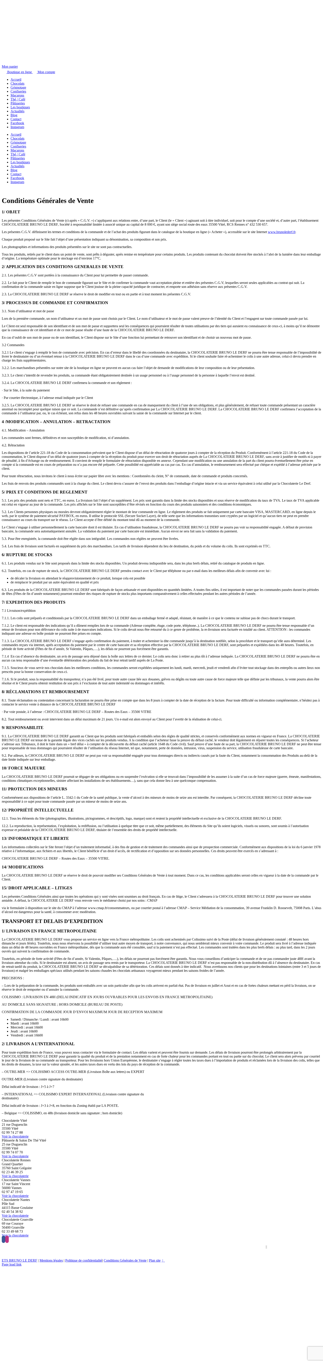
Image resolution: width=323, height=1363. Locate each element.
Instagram (254, 1247)
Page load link (12, 1264)
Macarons (131, 1247)
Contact (224, 1247)
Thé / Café (147, 1247)
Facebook (238, 1247)
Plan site (155, 1260)
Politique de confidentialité (83, 1260)
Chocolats (82, 1247)
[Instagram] (7, 1239)
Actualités (199, 1247)
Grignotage (98, 1247)
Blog (212, 1247)
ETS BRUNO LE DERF (19, 1260)
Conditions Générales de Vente (125, 1260)
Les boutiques (181, 1247)
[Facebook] (3, 1239)
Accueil (67, 1247)
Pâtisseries (163, 1247)
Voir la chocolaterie (15, 1136)
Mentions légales (51, 1260)
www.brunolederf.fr (281, 232)
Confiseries (115, 1247)
